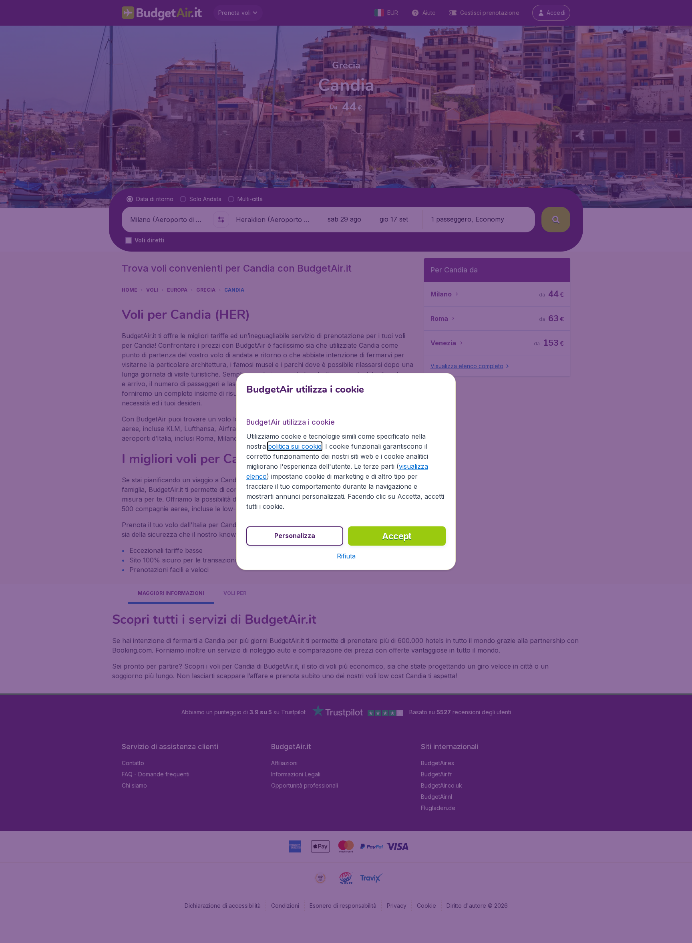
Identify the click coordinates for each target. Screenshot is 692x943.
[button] (346, 556)
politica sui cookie (295, 446)
